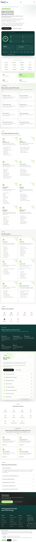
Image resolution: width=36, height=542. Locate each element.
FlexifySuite (20, 517)
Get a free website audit (6, 501)
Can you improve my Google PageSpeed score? (10, 475)
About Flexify (3, 517)
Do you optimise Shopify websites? (8, 479)
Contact (2, 526)
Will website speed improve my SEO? (8, 482)
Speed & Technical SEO (13, 524)
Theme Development (13, 522)
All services (11, 526)
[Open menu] (21, 2)
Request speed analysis (17, 28)
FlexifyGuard (20, 522)
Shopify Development (13, 517)
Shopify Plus (12, 519)
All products (20, 524)
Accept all (4, 540)
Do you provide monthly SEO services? (9, 485)
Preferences (15, 540)
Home (2, 6)
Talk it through (18, 369)
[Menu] (34, 2)
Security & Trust (3, 522)
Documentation (21, 526)
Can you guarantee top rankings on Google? (10, 489)
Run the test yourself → (11, 54)
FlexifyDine (20, 519)
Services (5, 6)
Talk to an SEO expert (18, 501)
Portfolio (2, 524)
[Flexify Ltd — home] (4, 2)
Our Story (2, 519)
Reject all (9, 540)
